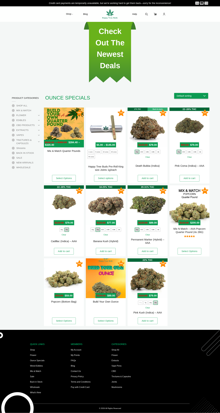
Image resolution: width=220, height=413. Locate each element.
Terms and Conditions (81, 382)
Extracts (115, 360)
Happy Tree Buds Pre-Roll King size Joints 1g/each (105, 168)
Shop (68, 14)
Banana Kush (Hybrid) (105, 241)
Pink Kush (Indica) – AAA (147, 312)
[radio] (90, 152)
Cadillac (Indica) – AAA (64, 241)
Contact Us (76, 371)
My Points (75, 355)
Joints (114, 382)
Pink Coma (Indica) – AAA (189, 165)
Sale (32, 376)
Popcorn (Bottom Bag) (64, 301)
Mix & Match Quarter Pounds (63, 151)
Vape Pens (116, 366)
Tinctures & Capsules (121, 376)
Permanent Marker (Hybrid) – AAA (147, 241)
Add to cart (148, 178)
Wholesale (35, 387)
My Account (76, 350)
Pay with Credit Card (80, 387)
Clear (147, 157)
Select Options (64, 178)
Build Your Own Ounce (106, 301)
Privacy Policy (77, 376)
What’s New (35, 392)
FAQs (73, 360)
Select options (105, 178)
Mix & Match (35, 371)
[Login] (164, 14)
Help (134, 14)
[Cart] (155, 14)
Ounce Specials (37, 360)
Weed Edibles (36, 366)
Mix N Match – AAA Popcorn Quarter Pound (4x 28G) (189, 230)
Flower (33, 355)
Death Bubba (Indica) (148, 165)
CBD (114, 371)
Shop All (115, 350)
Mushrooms (117, 387)
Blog (85, 14)
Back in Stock (36, 382)
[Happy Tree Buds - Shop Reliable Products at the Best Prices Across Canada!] (110, 14)
